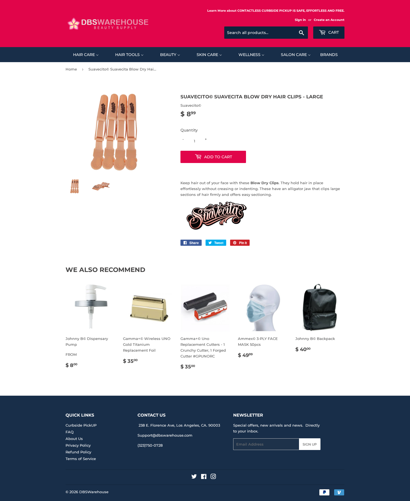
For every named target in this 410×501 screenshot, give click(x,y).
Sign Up (310, 444)
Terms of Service (81, 458)
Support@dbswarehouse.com (165, 435)
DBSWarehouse (93, 492)
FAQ (70, 432)
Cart (333, 32)
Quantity (189, 130)
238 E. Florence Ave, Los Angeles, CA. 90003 (179, 425)
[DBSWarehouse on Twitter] (194, 477)
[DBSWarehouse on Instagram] (213, 477)
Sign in (300, 20)
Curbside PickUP (81, 425)
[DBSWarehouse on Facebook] (204, 477)
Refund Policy (78, 452)
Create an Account (329, 20)
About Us (74, 438)
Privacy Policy (78, 445)
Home (71, 69)
